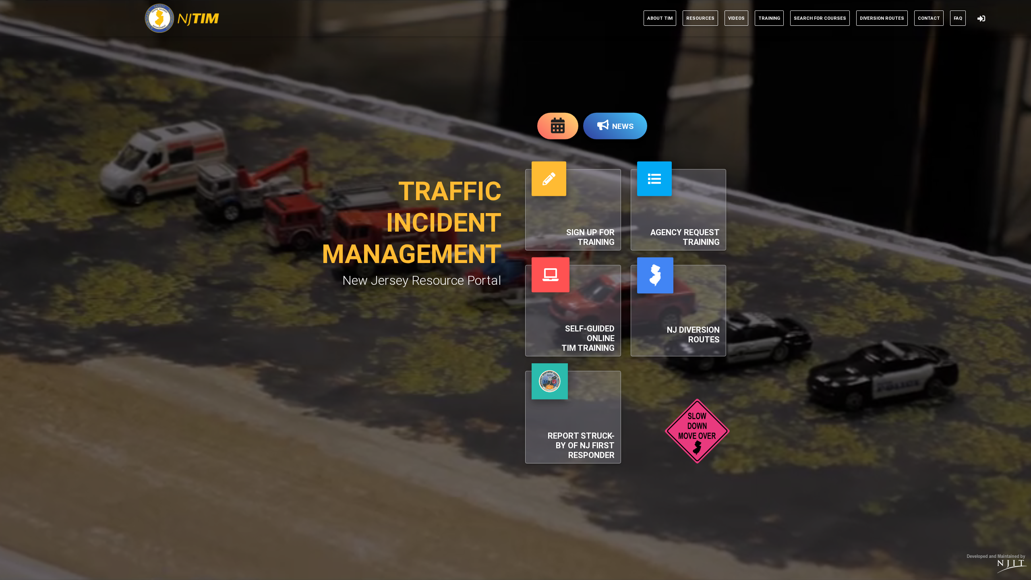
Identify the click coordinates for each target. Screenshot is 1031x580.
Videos (736, 18)
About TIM (660, 18)
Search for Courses (820, 18)
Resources (700, 18)
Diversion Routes (882, 18)
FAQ (958, 18)
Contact (929, 18)
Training (769, 18)
